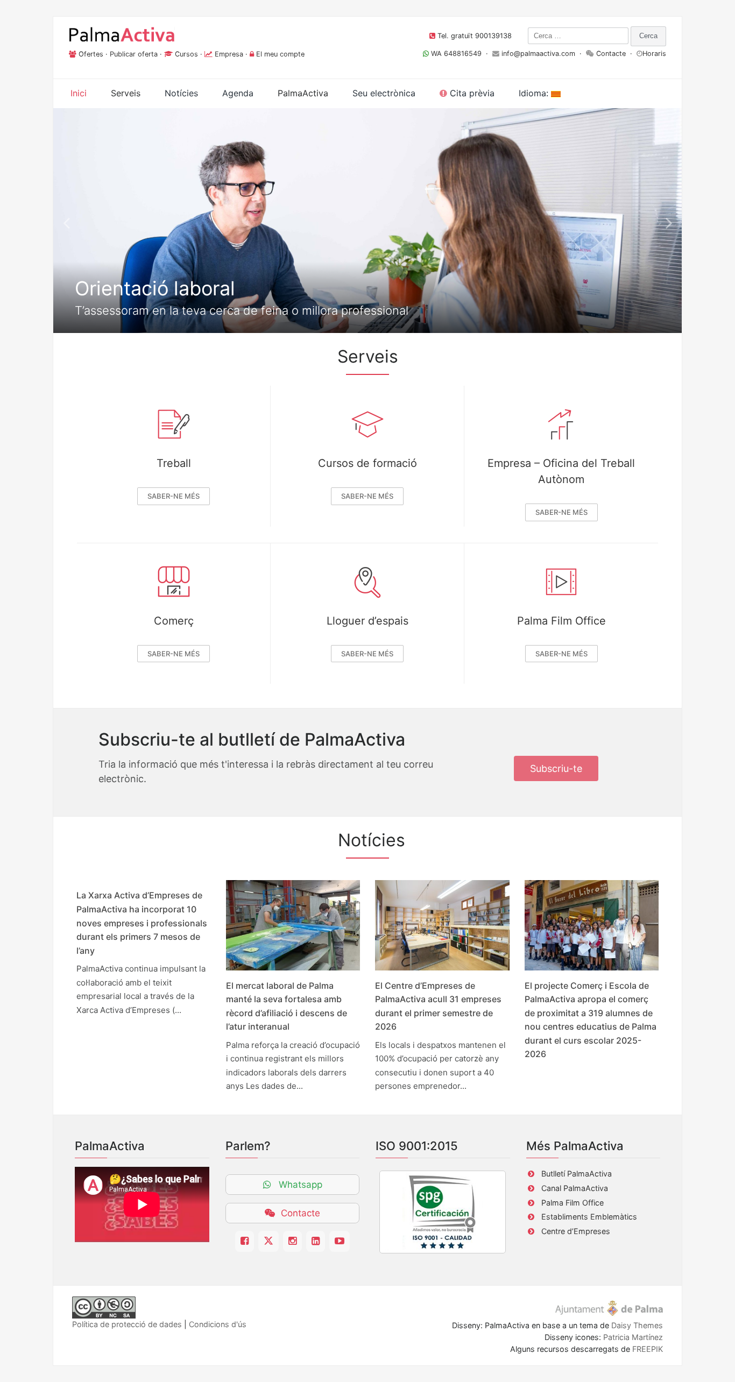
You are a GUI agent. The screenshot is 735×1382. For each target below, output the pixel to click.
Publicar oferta (134, 54)
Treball (174, 463)
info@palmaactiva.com (538, 53)
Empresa (229, 54)
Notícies (181, 93)
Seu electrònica (383, 93)
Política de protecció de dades (127, 1324)
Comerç (174, 620)
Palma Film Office (561, 620)
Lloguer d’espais (367, 620)
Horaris (654, 53)
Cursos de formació (367, 463)
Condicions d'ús (217, 1324)
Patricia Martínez (633, 1337)
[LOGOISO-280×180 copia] (442, 1212)
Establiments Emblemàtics (589, 1216)
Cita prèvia (470, 93)
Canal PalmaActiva (574, 1188)
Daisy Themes (637, 1325)
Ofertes (91, 54)
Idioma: (535, 93)
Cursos (186, 54)
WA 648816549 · (460, 53)
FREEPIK (647, 1348)
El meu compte (280, 54)
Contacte (611, 53)
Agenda (237, 93)
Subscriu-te (556, 768)
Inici (78, 93)
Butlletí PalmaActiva (576, 1173)
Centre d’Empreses (575, 1231)
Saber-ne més (173, 496)
